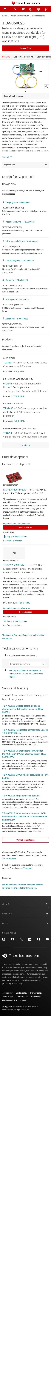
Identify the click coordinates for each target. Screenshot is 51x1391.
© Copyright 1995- (12, 1006)
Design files (25, 48)
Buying (5, 923)
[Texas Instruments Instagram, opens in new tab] (3, 940)
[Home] (25, 3)
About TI (6, 904)
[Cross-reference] (23, 9)
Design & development (19, 16)
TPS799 (7, 433)
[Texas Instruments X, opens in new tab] (21, 940)
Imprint (23, 1000)
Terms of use (22, 997)
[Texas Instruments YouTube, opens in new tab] (47, 940)
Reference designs (40, 16)
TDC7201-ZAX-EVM (13, 565)
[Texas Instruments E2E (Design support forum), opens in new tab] (38, 940)
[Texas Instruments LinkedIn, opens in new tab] (29, 940)
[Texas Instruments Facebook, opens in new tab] (12, 940)
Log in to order (25, 527)
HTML (22, 371)
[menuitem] (15, 9)
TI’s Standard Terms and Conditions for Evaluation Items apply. (23, 636)
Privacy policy (36, 993)
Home (4, 16)
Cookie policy (21, 993)
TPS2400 (8, 408)
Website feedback (9, 1000)
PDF (15, 371)
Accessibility (7, 993)
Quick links (7, 914)
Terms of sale (7, 997)
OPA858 (7, 383)
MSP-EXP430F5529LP (15, 489)
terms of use (11, 858)
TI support (27, 868)
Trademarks (36, 997)
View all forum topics (25, 840)
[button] (5, 9)
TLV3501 (8, 362)
